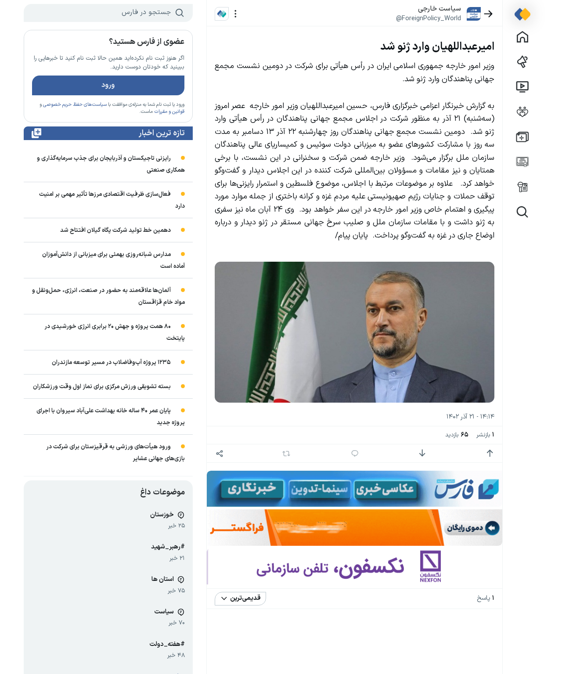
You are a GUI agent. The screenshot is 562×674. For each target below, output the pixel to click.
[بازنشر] (286, 454)
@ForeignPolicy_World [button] (428, 18)
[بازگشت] (488, 14)
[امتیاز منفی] (422, 453)
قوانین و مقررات (169, 111)
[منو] (236, 14)
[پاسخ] (354, 453)
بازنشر (485, 435)
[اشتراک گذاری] (220, 453)
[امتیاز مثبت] (490, 453)
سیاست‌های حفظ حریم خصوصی (75, 104)
